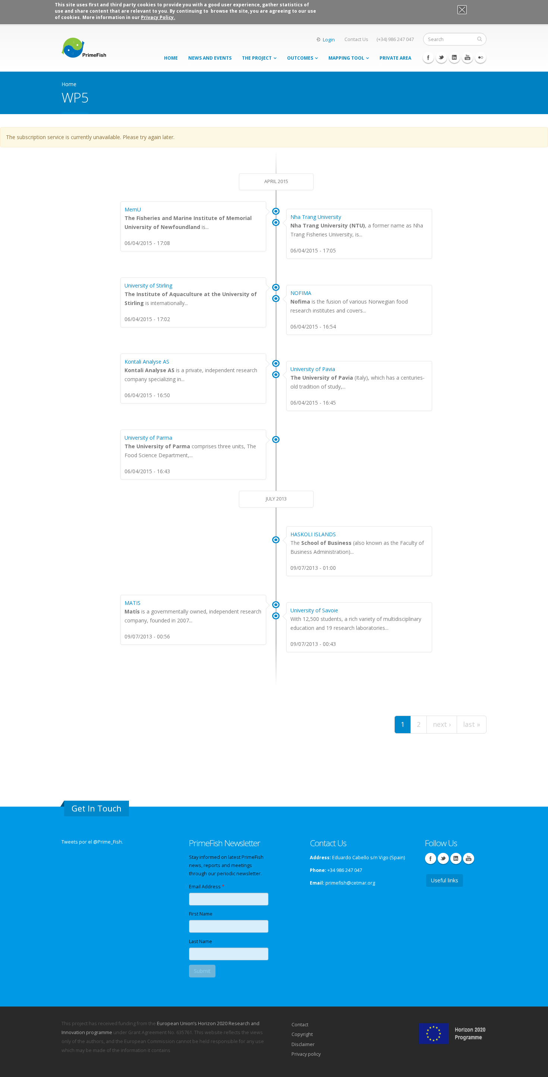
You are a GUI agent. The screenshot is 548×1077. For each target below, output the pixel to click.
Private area (395, 58)
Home (171, 58)
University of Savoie (314, 610)
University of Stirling (148, 285)
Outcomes (300, 58)
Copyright (302, 1034)
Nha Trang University (315, 216)
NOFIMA (300, 292)
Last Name (200, 941)
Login (329, 40)
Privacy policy (306, 1054)
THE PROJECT (257, 58)
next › (442, 724)
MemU (133, 209)
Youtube (467, 57)
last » (471, 724)
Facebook (428, 57)
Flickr (480, 57)
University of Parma (148, 437)
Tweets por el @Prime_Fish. (92, 842)
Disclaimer (303, 1044)
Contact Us (356, 39)
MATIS (133, 602)
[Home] (84, 45)
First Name (200, 914)
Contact (300, 1024)
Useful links (444, 880)
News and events (210, 58)
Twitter (441, 57)
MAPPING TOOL (346, 58)
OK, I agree (474, 11)
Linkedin (454, 57)
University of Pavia (312, 369)
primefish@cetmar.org (350, 883)
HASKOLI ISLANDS (313, 534)
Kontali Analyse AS (147, 361)
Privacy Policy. (158, 17)
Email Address (206, 886)
